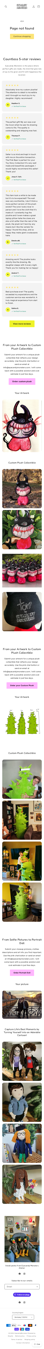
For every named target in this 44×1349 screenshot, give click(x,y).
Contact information (23, 1343)
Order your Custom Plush (22, 685)
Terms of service (16, 1339)
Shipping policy (29, 1339)
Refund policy (19, 1336)
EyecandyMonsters (21, 1333)
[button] (5, 6)
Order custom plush (22, 381)
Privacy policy (31, 1336)
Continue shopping (22, 36)
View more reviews (22, 324)
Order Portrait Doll (22, 973)
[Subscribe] (36, 1286)
